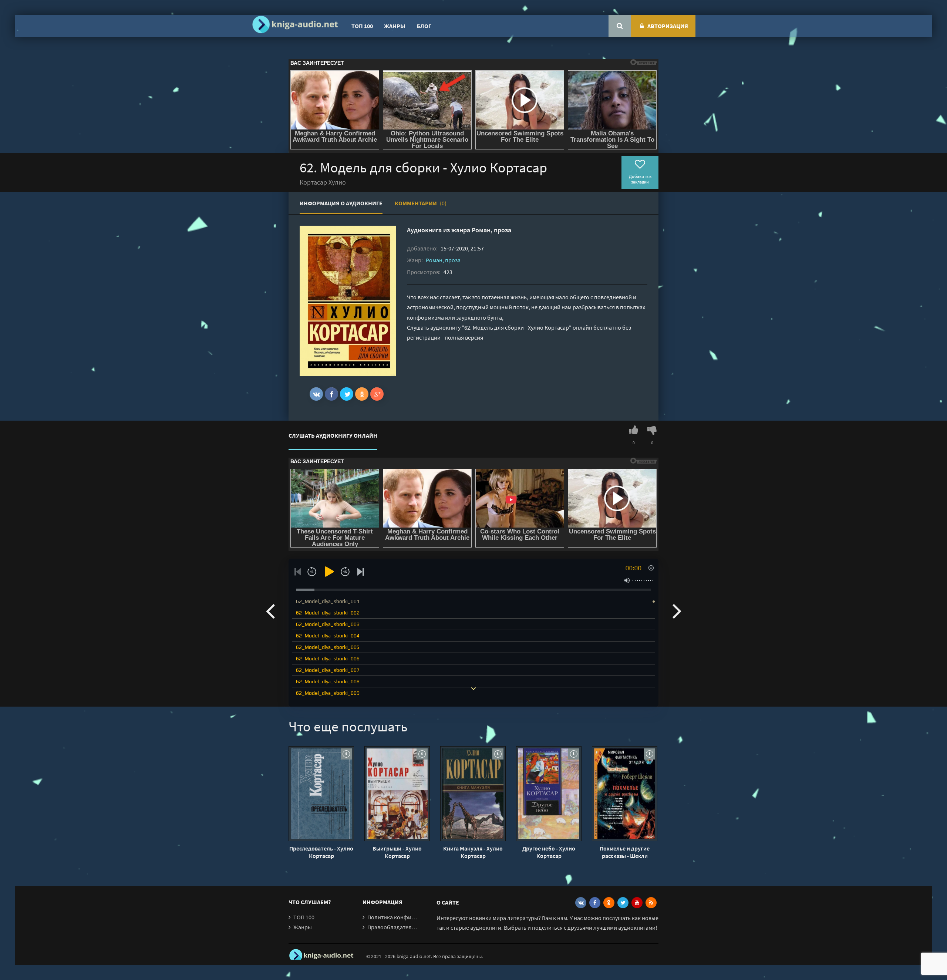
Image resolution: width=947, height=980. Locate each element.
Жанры (394, 26)
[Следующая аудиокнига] (677, 610)
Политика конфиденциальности (409, 917)
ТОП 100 (362, 26)
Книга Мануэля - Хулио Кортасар (473, 852)
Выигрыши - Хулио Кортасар (397, 852)
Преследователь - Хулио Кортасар (321, 852)
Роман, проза (491, 230)
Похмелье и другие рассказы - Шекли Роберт (625, 852)
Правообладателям (392, 927)
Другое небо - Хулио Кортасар (548, 852)
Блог (424, 26)
